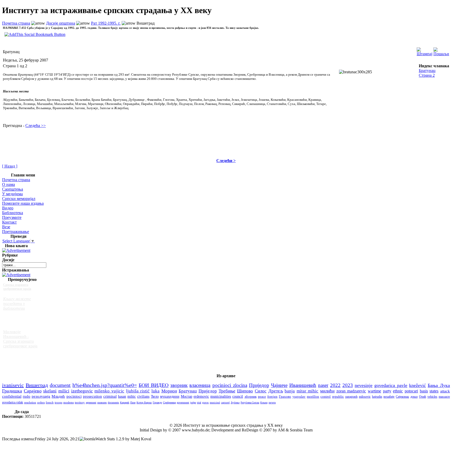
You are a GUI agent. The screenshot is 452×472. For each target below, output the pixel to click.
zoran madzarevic (351, 390)
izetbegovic (82, 390)
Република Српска (250, 402)
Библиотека (12, 212)
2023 (347, 385)
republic (338, 396)
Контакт (9, 222)
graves (205, 402)
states (434, 391)
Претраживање (15, 231)
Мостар (186, 396)
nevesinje (363, 385)
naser (323, 385)
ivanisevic (13, 385)
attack (445, 391)
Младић (58, 396)
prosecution (92, 396)
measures (102, 402)
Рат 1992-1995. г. (106, 23)
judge (193, 402)
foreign (272, 396)
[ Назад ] (9, 166)
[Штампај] (424, 50)
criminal (110, 396)
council (237, 396)
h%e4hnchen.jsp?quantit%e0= (104, 385)
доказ (414, 396)
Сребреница (169, 402)
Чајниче (279, 385)
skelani (49, 390)
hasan (122, 396)
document (60, 385)
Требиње (227, 390)
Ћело (155, 396)
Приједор (259, 385)
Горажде (157, 402)
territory (80, 402)
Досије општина (60, 23)
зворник (179, 385)
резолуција (41, 396)
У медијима (12, 194)
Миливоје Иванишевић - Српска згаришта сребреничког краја (20, 339)
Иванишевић (302, 385)
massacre (444, 396)
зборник (251, 396)
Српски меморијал (18, 198)
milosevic (365, 396)
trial (199, 402)
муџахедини (169, 396)
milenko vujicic (109, 390)
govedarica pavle (390, 385)
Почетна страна (16, 23)
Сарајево (33, 390)
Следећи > (226, 160)
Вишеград (37, 385)
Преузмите (11, 217)
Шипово (245, 390)
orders (41, 402)
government (183, 402)
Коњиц (264, 402)
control (325, 396)
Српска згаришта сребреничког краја (17, 287)
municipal (215, 402)
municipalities (220, 396)
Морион (169, 390)
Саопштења (12, 189)
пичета (272, 402)
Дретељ (275, 390)
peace (262, 396)
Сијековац (402, 396)
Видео (7, 208)
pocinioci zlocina (229, 385)
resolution (30, 402)
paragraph (351, 396)
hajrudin (377, 396)
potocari (411, 391)
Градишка (12, 390)
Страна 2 (427, 75)
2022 (335, 385)
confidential (11, 396)
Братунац (427, 70)
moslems (68, 402)
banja (290, 390)
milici (63, 390)
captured (225, 402)
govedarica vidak (12, 402)
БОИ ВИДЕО (153, 385)
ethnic (398, 391)
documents (113, 402)
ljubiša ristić (138, 390)
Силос (261, 390)
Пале (132, 402)
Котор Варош (144, 402)
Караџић (124, 402)
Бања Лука (439, 385)
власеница (199, 385)
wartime (374, 390)
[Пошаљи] (441, 50)
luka (155, 390)
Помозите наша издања (23, 203)
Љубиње (235, 402)
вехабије (388, 396)
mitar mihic (308, 390)
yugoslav (299, 396)
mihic (131, 396)
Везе (6, 227)
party (387, 391)
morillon (313, 396)
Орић (422, 396)
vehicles (432, 396)
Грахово (285, 396)
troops (58, 402)
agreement (91, 402)
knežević (417, 385)
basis (424, 391)
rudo (26, 396)
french (50, 402)
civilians (143, 396)
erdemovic (201, 396)
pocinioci (74, 396)
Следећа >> (35, 125)
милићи (327, 390)
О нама (8, 184)
